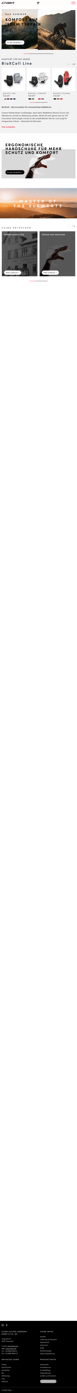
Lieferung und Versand (48, 1339)
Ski (3, 1373)
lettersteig (6, 1376)
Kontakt (43, 1337)
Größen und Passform (48, 1376)
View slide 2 (38, 102)
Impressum (44, 1345)
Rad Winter (6, 1370)
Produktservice (45, 1367)
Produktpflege (45, 1370)
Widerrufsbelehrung (47, 1353)
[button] (4, 98)
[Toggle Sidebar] (73, 3)
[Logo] (8, 3)
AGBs (42, 1348)
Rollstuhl (5, 1381)
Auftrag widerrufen (48, 1381)
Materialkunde (45, 1373)
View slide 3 (45, 102)
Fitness (4, 1364)
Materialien (44, 1364)
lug (3, 1379)
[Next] (73, 64)
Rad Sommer (6, 1367)
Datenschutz (44, 1342)
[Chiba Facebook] (6, 1325)
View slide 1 (32, 102)
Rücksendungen (46, 1351)
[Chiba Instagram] (3, 1325)
